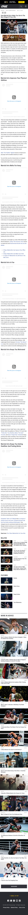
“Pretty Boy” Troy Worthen (7, 433)
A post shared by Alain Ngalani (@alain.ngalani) (14, 116)
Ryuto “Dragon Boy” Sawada (15, 434)
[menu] (25, 6)
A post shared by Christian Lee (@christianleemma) (14, 298)
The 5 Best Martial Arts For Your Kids (16, 533)
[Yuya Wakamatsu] (6, 605)
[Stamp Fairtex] (6, 597)
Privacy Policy (6, 907)
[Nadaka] (6, 580)
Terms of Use (22, 907)
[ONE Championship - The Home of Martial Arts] (4, 6)
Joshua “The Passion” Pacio (16, 241)
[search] (21, 6)
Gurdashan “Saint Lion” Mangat (8, 518)
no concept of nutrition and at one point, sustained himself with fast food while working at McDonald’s (13, 520)
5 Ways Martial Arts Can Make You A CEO (13, 253)
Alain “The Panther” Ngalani (7, 152)
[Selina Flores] (6, 589)
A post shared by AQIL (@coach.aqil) (14, 385)
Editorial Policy (14, 907)
